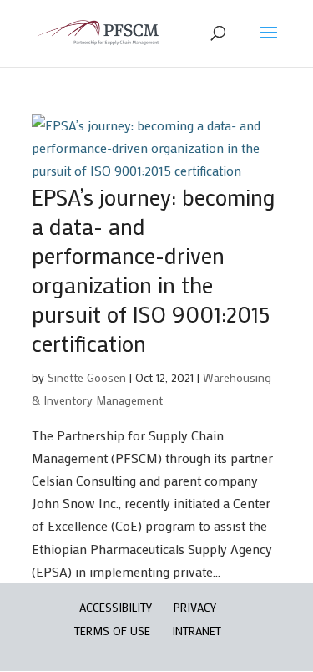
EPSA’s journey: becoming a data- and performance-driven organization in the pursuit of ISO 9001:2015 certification (153, 270)
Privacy (195, 607)
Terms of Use (112, 631)
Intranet (196, 631)
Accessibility (115, 607)
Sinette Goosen (87, 377)
